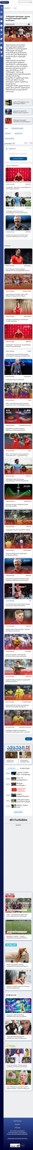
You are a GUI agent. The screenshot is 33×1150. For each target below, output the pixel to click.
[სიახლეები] (18, 748)
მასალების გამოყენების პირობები (17, 1134)
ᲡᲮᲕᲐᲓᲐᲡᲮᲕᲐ (27, 265)
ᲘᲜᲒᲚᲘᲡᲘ (28, 341)
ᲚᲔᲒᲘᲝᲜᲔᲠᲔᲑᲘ (26, 702)
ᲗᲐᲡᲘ (29, 400)
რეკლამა (17, 1124)
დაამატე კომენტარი (18, 158)
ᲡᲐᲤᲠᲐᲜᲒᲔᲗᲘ (27, 550)
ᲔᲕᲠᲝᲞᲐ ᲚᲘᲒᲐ (27, 291)
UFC (30, 600)
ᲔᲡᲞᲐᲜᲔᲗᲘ (28, 651)
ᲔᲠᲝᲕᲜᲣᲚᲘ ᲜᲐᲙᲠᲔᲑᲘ (25, 425)
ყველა (29, 739)
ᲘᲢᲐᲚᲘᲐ (28, 526)
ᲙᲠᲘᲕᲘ (29, 351)
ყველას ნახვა (18, 812)
